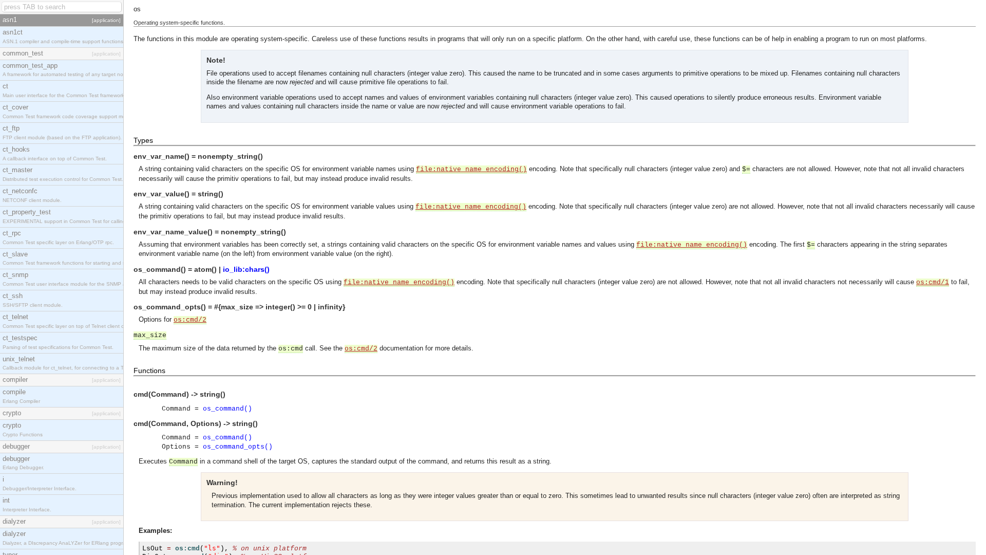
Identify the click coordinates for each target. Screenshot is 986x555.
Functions (149, 370)
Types (143, 140)
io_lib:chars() (246, 269)
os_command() (227, 409)
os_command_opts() (238, 447)
